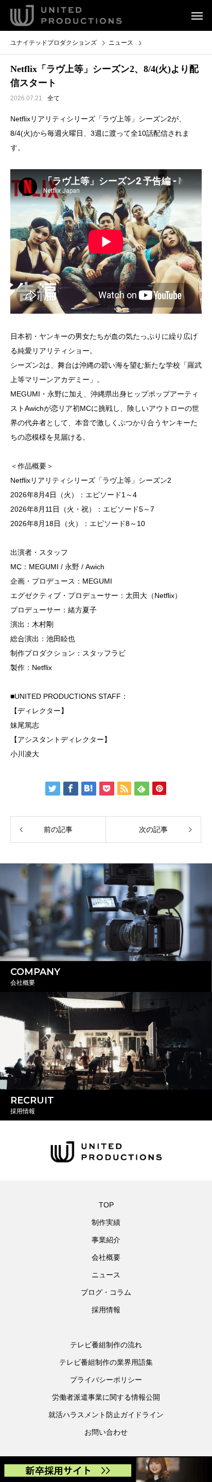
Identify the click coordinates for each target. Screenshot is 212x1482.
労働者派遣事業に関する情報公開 (106, 1397)
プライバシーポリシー (106, 1379)
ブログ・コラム (106, 1292)
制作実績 (106, 1222)
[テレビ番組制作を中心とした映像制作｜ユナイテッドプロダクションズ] (80, 15)
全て (53, 98)
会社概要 (106, 1257)
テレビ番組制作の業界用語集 (106, 1362)
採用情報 (106, 1309)
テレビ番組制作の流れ (106, 1344)
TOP (106, 1204)
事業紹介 (106, 1239)
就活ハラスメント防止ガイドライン (106, 1414)
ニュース (106, 1274)
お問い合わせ (106, 1432)
